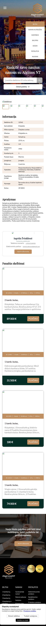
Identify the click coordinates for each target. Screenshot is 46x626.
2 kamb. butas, (11, 300)
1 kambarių (6, 592)
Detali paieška (21, 87)
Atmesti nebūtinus (14, 616)
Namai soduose (20, 597)
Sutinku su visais (22, 620)
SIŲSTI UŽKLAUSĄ (23, 251)
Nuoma (35, 56)
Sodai (35, 46)
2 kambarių (6, 595)
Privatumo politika (29, 611)
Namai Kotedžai (35, 29)
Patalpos (35, 51)
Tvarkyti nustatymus (30, 616)
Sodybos (35, 35)
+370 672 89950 (31, 243)
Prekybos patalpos (34, 602)
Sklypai (35, 40)
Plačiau (33, 319)
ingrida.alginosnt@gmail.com (31, 246)
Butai (35, 24)
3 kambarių (6, 598)
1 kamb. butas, (11, 361)
